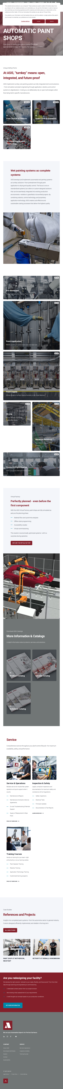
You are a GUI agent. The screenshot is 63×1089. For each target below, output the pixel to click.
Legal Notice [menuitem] (6, 1074)
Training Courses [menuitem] (24, 1054)
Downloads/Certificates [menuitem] (9, 1051)
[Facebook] (51, 2)
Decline (52, 21)
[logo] (7, 1025)
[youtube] (15, 1036)
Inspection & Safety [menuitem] (25, 1051)
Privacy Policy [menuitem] (14, 1074)
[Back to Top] (5, 1081)
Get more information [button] (13, 1005)
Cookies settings (25, 21)
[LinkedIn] (47, 2)
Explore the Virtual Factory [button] (21, 543)
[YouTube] (55, 2)
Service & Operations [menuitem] (25, 1048)
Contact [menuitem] (5, 1057)
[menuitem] (9, 2)
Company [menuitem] (6, 1044)
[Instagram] (49, 2)
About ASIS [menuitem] (6, 1048)
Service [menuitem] (22, 1044)
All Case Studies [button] (10, 930)
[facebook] (10, 1036)
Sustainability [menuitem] (6, 1060)
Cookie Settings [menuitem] (23, 1074)
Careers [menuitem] (5, 1054)
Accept (38, 21)
